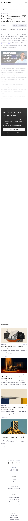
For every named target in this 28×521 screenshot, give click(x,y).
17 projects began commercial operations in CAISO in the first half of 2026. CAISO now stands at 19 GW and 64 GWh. (14, 441)
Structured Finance (14, 499)
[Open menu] (26, 2)
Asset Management (14, 497)
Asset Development (14, 501)
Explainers (3, 344)
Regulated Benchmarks (14, 488)
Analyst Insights (14, 486)
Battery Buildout (5, 436)
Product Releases (14, 517)
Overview (14, 479)
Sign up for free (14, 129)
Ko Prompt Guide (14, 515)
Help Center (14, 513)
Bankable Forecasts (14, 484)
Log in (19, 132)
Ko (14, 482)
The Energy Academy (14, 519)
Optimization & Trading (14, 504)
